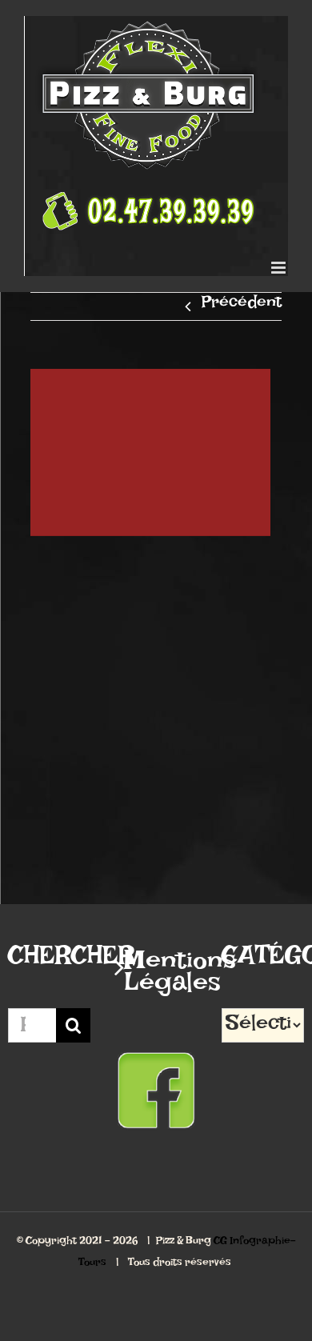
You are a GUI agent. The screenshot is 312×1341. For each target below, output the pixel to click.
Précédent (242, 306)
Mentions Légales (156, 977)
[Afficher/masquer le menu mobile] (279, 267)
